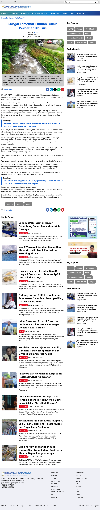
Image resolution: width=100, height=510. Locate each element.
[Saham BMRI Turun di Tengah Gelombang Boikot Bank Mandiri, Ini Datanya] (71, 57)
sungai (28, 204)
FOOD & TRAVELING (39, 13)
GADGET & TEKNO (82, 478)
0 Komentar (7, 90)
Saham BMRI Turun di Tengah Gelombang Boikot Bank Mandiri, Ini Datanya (87, 56)
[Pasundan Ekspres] (16, 7)
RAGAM (78, 486)
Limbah (19, 204)
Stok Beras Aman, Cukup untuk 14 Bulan (20, 126)
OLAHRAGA (23, 407)
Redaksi (4, 505)
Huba (36, 32)
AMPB (71, 29)
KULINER (54, 497)
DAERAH (14, 13)
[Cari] (95, 2)
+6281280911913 (7, 485)
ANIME (78, 492)
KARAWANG (55, 484)
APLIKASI (79, 475)
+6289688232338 (7, 487)
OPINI (72, 13)
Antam (79, 29)
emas (71, 42)
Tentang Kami (51, 505)
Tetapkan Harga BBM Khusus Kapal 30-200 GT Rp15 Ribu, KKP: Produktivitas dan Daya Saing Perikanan (41, 424)
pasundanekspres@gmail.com (12, 483)
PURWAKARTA (20, 18)
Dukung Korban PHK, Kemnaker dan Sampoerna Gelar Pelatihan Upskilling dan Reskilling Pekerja (87, 91)
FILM (77, 489)
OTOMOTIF (80, 13)
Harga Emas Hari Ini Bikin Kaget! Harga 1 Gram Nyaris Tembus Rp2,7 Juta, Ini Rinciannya (87, 79)
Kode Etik (11, 505)
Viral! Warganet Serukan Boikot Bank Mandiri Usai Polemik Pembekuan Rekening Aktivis (87, 68)
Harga (92, 42)
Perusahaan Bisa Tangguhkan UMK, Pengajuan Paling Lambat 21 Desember (33, 181)
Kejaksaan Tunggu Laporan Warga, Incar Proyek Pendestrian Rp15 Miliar (32, 123)
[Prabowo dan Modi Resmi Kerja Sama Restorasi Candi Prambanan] (9, 380)
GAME (78, 481)
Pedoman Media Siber (37, 505)
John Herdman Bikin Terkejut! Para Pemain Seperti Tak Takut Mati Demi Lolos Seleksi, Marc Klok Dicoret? (40, 400)
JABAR (11, 18)
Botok (89, 38)
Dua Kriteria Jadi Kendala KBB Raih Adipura (21, 184)
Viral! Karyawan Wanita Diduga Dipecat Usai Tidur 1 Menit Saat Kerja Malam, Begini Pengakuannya (40, 450)
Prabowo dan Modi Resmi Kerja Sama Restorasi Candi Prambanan (40, 375)
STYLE (64, 13)
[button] (14, 13)
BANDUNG (54, 486)
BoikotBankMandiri (76, 38)
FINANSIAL (23, 281)
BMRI (87, 33)
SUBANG (54, 478)
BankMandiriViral (75, 33)
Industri (10, 204)
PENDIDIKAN (25, 13)
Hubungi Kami (22, 505)
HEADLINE (4, 13)
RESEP (53, 495)
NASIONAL (23, 233)
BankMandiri (90, 29)
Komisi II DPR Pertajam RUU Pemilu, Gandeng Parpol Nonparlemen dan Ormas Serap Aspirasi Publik (40, 350)
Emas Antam (81, 42)
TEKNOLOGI (54, 13)
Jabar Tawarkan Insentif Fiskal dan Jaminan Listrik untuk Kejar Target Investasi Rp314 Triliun (87, 103)
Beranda (4, 18)
